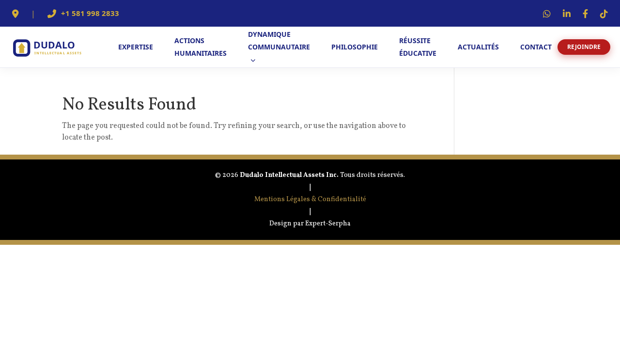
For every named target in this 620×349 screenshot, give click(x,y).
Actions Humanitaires (200, 47)
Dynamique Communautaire (279, 40)
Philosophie (354, 46)
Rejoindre (584, 47)
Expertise (135, 46)
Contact (536, 46)
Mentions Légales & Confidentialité (310, 199)
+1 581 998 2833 (90, 13)
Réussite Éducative (417, 47)
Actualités (478, 46)
